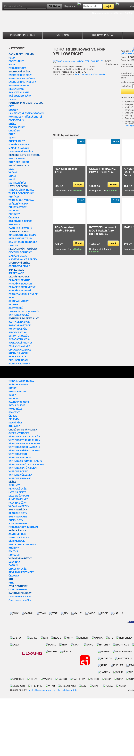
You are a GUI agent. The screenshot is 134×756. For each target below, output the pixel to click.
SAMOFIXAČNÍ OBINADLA (22, 242)
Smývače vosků (18, 332)
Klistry (13, 304)
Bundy (12, 388)
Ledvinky (14, 561)
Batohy (13, 565)
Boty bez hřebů (18, 162)
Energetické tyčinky (21, 78)
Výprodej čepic (18, 471)
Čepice (12, 415)
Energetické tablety (22, 82)
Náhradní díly (17, 182)
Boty (11, 134)
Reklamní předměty (21, 572)
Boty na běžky (17, 509)
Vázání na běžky (18, 506)
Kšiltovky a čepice (20, 221)
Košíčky (13, 548)
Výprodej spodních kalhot (26, 461)
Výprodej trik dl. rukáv (24, 436)
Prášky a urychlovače (23, 294)
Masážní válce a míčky (22, 259)
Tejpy (12, 137)
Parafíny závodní (19, 290)
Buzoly (13, 110)
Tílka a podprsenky (21, 193)
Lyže (11, 169)
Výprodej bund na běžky (24, 447)
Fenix (11, 57)
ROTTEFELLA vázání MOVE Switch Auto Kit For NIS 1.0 (102, 230)
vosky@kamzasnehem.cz (42, 690)
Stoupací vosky (18, 301)
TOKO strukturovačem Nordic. (90, 74)
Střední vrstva (18, 203)
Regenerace (16, 89)
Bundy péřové (17, 391)
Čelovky (13, 575)
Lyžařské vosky (18, 276)
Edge (11, 64)
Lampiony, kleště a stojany (26, 113)
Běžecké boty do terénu (24, 155)
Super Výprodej (18, 433)
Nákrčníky (15, 422)
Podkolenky (16, 127)
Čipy (11, 106)
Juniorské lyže (18, 499)
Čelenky (13, 217)
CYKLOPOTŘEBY (17, 586)
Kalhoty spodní (18, 402)
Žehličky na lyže (19, 346)
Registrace (69, 6)
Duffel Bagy (16, 141)
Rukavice (14, 224)
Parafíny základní (20, 283)
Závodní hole (17, 534)
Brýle (12, 123)
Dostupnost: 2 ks (68, 249)
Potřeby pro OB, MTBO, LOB (25, 103)
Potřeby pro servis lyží (23, 318)
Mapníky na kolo (19, 144)
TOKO (58, 49)
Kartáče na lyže (19, 322)
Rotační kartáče (19, 325)
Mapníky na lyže (18, 148)
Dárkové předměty (20, 151)
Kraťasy (13, 196)
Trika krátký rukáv (21, 190)
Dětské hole (16, 541)
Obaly (12, 176)
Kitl (11, 579)
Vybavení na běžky (20, 558)
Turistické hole (18, 537)
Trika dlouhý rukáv (21, 200)
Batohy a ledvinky (20, 228)
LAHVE (12, 99)
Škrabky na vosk (19, 339)
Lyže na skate (17, 492)
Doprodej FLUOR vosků (23, 311)
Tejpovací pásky (19, 231)
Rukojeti (14, 555)
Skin (11, 297)
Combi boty (15, 520)
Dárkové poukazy (20, 593)
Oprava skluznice (19, 349)
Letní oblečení (18, 186)
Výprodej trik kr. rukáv (24, 440)
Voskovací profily (20, 342)
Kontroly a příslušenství (25, 116)
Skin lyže (14, 485)
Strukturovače (18, 336)
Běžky (12, 482)
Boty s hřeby (16, 158)
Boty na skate (17, 516)
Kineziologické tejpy (22, 235)
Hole (11, 179)
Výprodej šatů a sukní (22, 468)
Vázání (12, 172)
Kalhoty (14, 210)
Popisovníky (16, 120)
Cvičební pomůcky (20, 252)
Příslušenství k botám (23, 527)
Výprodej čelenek (20, 474)
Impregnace (16, 269)
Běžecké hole (17, 530)
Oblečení (14, 130)
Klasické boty (17, 513)
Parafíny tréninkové (21, 287)
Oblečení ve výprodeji (22, 429)
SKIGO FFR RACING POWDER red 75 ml (102, 170)
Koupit (78, 184)
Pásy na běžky (17, 502)
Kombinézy (15, 408)
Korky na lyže (17, 328)
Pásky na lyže (17, 356)
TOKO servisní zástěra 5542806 (65, 229)
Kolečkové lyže (18, 165)
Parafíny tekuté (19, 280)
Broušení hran (18, 360)
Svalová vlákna (18, 92)
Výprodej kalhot (19, 457)
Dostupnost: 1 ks (68, 190)
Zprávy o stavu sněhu (19, 600)
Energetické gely (20, 75)
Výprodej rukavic (20, 478)
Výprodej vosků (18, 315)
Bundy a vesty (17, 207)
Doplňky (14, 245)
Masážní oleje (17, 256)
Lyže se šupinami (19, 495)
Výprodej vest (17, 454)
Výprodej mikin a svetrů (24, 443)
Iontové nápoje (18, 85)
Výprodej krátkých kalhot (26, 464)
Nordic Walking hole (22, 544)
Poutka (13, 551)
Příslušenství (17, 68)
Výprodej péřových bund (24, 450)
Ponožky (14, 214)
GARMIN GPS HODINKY (21, 54)
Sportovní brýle (19, 262)
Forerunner (16, 61)
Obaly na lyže (17, 568)
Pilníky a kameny (19, 363)
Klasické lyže (17, 488)
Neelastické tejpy (20, 238)
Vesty (12, 395)
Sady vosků (15, 308)
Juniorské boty (18, 523)
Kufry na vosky (18, 353)
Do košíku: (126, 86)
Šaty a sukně (16, 405)
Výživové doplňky (20, 95)
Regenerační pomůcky (22, 249)
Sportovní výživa (19, 71)
